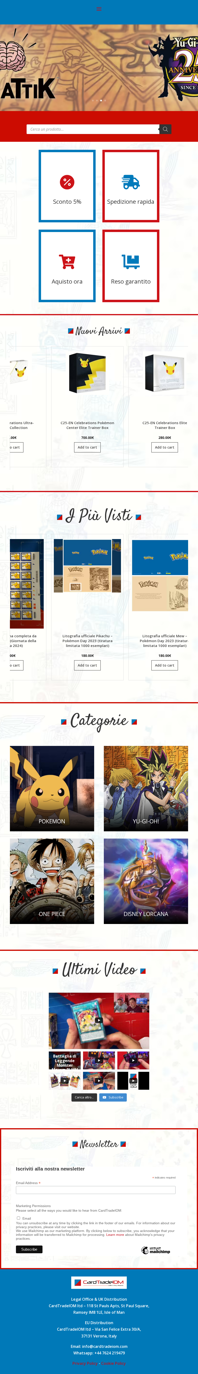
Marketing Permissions (33, 1206)
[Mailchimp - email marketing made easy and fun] (156, 1254)
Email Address (28, 1183)
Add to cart (38, 447)
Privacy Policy (85, 1363)
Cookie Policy (113, 1363)
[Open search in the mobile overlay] (99, 129)
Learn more (115, 1235)
